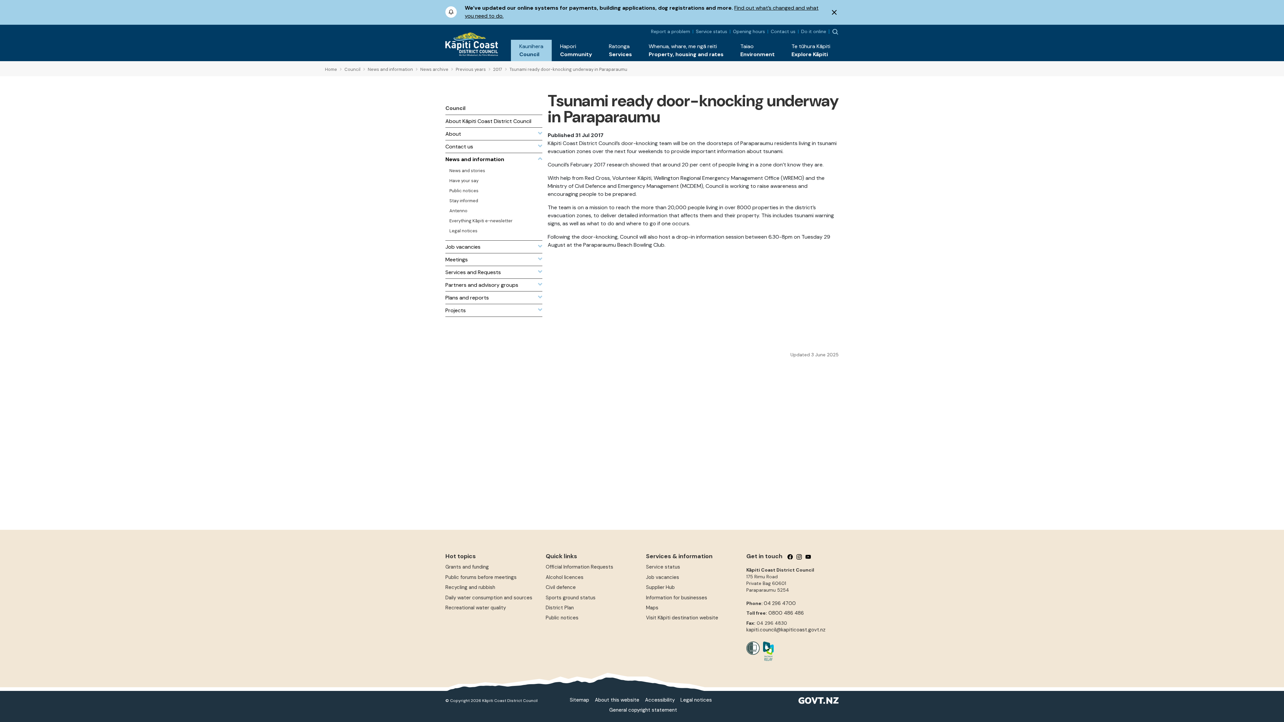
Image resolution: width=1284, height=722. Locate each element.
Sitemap (579, 700)
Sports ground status (571, 597)
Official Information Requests (579, 567)
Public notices (562, 617)
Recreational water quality (475, 607)
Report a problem (670, 31)
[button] (531, 50)
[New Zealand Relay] (767, 651)
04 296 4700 (780, 603)
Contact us (783, 31)
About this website (617, 700)
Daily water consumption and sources (488, 597)
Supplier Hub (660, 587)
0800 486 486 (786, 613)
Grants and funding (467, 567)
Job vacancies (662, 577)
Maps (652, 607)
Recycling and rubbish (470, 587)
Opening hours (749, 31)
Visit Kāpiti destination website (682, 617)
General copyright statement (643, 710)
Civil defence (561, 587)
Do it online (813, 31)
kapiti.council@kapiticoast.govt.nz (786, 629)
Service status (711, 31)
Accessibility (660, 700)
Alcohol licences (564, 577)
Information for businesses (676, 597)
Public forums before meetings (481, 577)
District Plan (560, 607)
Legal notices (696, 700)
